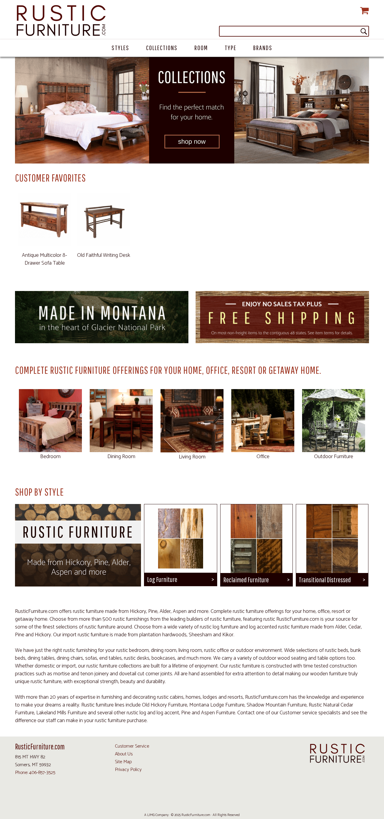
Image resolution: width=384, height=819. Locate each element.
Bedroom (50, 456)
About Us (124, 754)
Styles (120, 47)
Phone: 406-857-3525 (35, 773)
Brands (262, 47)
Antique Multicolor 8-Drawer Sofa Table (44, 259)
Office (262, 456)
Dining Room (121, 456)
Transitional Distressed (325, 579)
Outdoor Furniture (333, 456)
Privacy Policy (128, 770)
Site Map (123, 762)
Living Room (192, 457)
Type (230, 47)
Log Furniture (162, 579)
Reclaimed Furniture (246, 579)
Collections (162, 47)
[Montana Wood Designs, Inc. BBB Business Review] (229, 801)
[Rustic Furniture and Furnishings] (192, 21)
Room (201, 47)
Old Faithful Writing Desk (103, 255)
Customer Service (132, 746)
